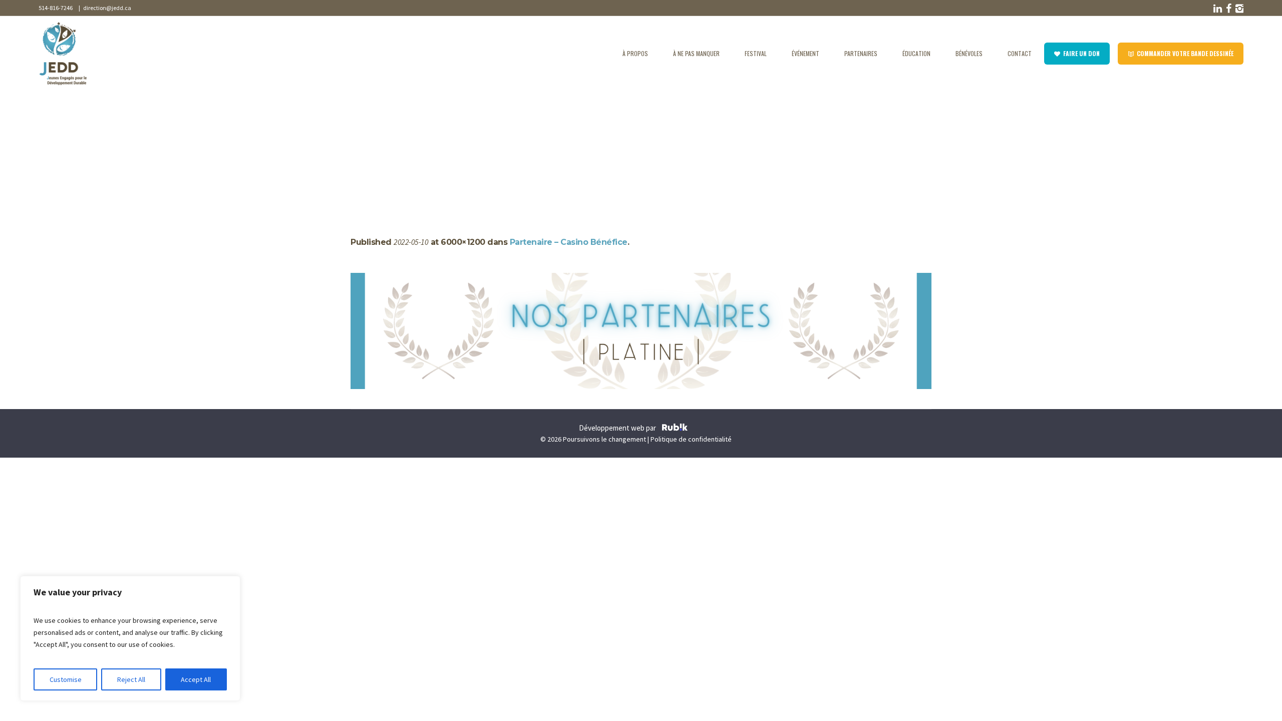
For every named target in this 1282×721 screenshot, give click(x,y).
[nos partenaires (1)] (641, 331)
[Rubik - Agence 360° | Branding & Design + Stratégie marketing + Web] (675, 429)
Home (360, 146)
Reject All (131, 679)
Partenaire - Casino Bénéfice (422, 146)
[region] (130, 638)
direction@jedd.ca (106, 8)
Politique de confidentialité (691, 439)
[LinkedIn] (1216, 9)
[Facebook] (1227, 9)
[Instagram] (1238, 9)
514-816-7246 (56, 8)
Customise (66, 679)
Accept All (196, 679)
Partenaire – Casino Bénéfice (568, 242)
